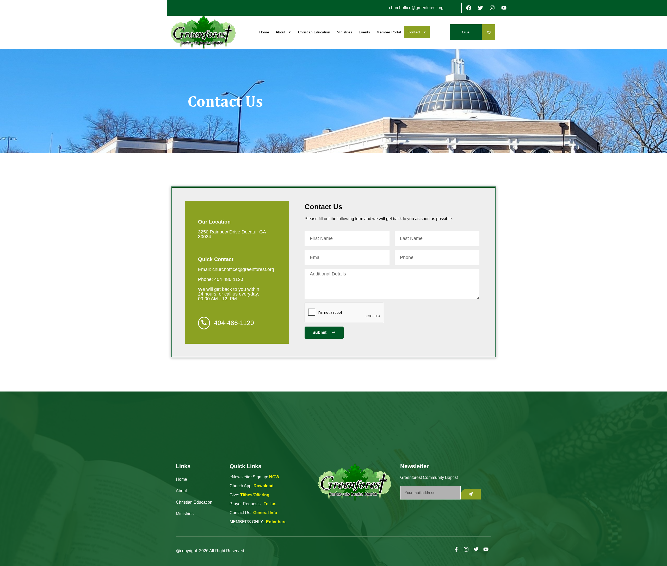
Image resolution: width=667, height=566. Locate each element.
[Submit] (471, 494)
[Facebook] (469, 8)
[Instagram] (492, 8)
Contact (413, 32)
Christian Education (314, 32)
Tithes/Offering (254, 495)
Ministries (344, 32)
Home (264, 32)
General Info (265, 512)
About (280, 32)
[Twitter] (480, 8)
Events (364, 32)
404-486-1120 (234, 322)
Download (264, 486)
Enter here (276, 522)
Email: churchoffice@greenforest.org (236, 269)
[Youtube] (504, 8)
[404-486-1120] (204, 323)
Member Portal (388, 32)
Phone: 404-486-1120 (220, 279)
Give (466, 32)
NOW (274, 477)
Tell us (270, 504)
